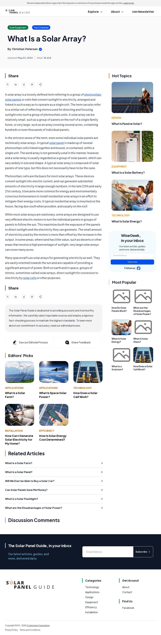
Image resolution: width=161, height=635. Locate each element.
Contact (127, 592)
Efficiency (46, 430)
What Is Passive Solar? (127, 123)
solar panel (56, 143)
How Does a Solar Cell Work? (85, 395)
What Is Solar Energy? (127, 221)
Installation (14, 430)
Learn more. (128, 3)
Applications (14, 387)
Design (116, 117)
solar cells (29, 278)
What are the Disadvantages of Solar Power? (142, 310)
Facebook (128, 607)
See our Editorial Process (33, 342)
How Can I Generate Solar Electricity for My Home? (19, 439)
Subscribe (132, 262)
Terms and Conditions (30, 630)
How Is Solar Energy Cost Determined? (53, 437)
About (125, 587)
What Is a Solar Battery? (128, 172)
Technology (82, 387)
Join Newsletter (143, 11)
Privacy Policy (11, 630)
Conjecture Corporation (38, 625)
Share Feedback (81, 342)
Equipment (119, 166)
